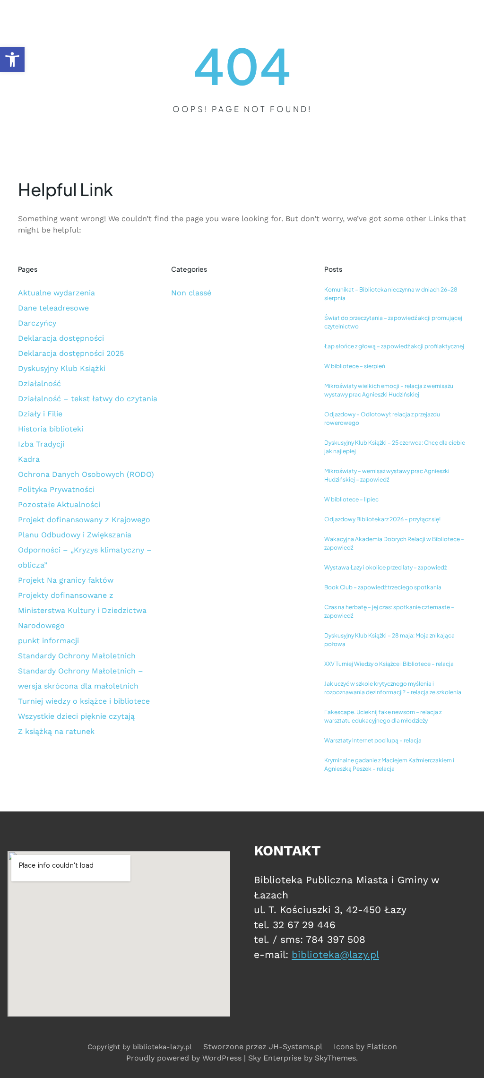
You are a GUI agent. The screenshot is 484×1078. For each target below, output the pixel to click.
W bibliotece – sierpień (354, 366)
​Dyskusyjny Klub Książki (61, 368)
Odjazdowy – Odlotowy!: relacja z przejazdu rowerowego (382, 418)
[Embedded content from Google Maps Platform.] (119, 934)
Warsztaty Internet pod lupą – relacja (373, 740)
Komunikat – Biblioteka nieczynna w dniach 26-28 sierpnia (391, 294)
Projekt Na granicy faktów (65, 580)
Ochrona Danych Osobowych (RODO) (86, 474)
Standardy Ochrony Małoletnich (77, 655)
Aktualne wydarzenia (56, 292)
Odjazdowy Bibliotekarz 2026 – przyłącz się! (382, 519)
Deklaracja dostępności (61, 338)
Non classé (191, 292)
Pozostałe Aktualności (59, 504)
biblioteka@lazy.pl (335, 954)
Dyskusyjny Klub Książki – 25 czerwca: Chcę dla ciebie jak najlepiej (394, 447)
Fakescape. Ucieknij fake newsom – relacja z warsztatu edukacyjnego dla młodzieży (382, 716)
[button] (12, 59)
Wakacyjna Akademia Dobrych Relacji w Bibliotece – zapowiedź (394, 543)
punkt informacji (48, 640)
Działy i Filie (40, 413)
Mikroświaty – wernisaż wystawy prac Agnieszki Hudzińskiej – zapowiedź (386, 475)
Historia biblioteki (50, 428)
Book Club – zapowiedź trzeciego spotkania (382, 587)
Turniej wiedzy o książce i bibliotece (84, 701)
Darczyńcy (37, 323)
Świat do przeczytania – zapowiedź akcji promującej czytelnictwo (393, 322)
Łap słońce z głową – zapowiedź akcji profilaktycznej (394, 346)
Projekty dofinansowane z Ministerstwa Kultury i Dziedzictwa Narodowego (82, 610)
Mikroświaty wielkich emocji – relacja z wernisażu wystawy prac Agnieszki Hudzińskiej (388, 390)
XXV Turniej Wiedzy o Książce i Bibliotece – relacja (389, 663)
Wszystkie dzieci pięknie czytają (76, 716)
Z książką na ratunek (56, 731)
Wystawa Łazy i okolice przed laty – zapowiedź (385, 567)
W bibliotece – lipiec (351, 499)
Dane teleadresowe (53, 307)
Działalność (39, 383)
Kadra (29, 459)
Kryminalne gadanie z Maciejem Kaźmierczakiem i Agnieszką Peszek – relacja (389, 764)
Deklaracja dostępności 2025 (71, 353)
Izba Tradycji (41, 444)
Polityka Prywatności (56, 489)
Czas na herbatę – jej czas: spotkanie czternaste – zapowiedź (389, 611)
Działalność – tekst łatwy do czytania (87, 398)
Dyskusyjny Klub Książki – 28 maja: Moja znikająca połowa (389, 639)
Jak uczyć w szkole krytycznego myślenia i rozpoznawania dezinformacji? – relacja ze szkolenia (392, 688)
